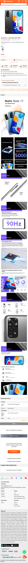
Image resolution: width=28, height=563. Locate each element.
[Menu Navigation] (1, 1)
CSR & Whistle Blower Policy (19, 496)
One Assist (3, 496)
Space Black (3, 52)
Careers (2, 502)
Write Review (14, 451)
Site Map (2, 494)
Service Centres (17, 506)
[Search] (16, 1)
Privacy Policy (16, 494)
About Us (15, 502)
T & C (15, 493)
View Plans (3, 43)
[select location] (19, 1)
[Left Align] (26, 4)
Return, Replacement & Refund (19, 498)
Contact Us (3, 493)
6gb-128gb (4, 56)
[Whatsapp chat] (24, 552)
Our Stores (16, 504)
